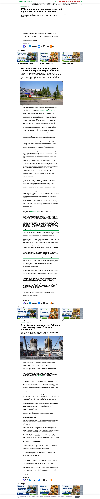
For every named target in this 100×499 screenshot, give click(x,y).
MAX (78, 1)
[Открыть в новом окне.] (25, 46)
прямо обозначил (34, 211)
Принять (77, 496)
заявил (40, 375)
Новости (19, 3)
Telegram (68, 1)
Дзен (74, 1)
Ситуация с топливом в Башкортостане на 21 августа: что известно (53, 4)
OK (63, 1)
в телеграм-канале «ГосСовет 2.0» (45, 110)
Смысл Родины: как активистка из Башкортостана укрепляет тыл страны (38, 4)
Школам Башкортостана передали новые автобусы (70, 4)
